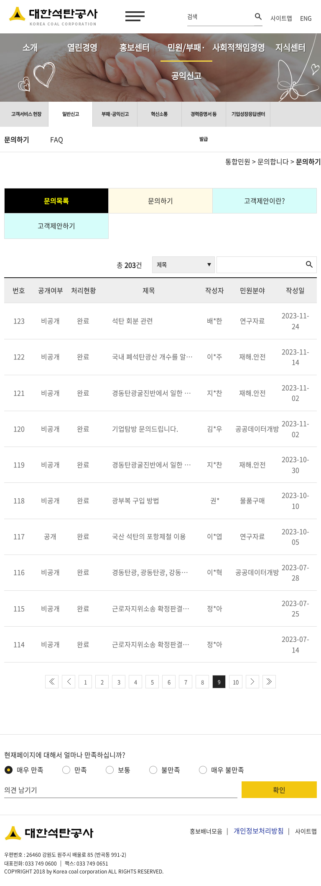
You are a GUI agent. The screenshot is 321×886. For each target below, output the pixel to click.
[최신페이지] (52, 681)
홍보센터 (135, 47)
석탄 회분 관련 (132, 321)
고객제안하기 (56, 226)
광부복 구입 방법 (135, 500)
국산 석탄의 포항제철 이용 (149, 536)
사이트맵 (281, 18)
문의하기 (16, 139)
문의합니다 (273, 161)
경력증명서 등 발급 (204, 118)
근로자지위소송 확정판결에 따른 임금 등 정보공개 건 (153, 608)
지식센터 (290, 47)
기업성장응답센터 (248, 114)
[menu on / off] (133, 16)
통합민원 (237, 161)
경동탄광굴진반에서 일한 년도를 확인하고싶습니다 (153, 393)
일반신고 (70, 114)
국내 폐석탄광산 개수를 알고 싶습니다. (153, 356)
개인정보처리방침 (259, 831)
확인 (279, 790)
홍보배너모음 (206, 831)
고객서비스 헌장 (26, 114)
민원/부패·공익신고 (187, 51)
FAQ (56, 139)
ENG (306, 18)
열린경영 (82, 47)
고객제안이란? (264, 201)
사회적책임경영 (238, 47)
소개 (30, 47)
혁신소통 (159, 114)
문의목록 (56, 201)
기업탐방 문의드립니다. (145, 429)
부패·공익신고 (115, 114)
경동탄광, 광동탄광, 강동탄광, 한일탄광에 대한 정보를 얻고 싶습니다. (153, 572)
